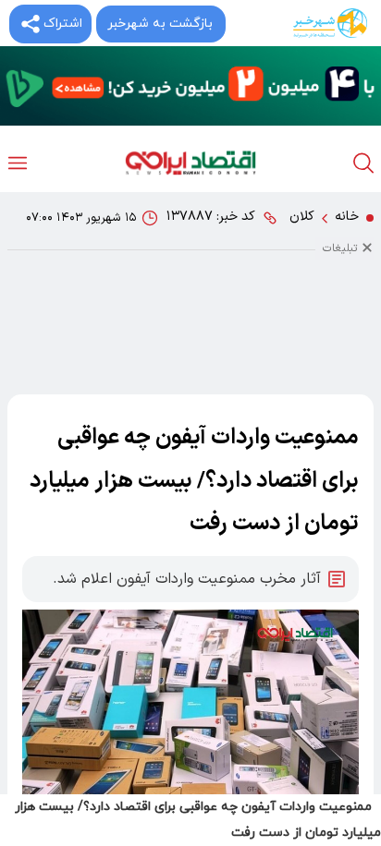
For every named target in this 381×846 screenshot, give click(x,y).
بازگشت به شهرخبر (160, 23)
